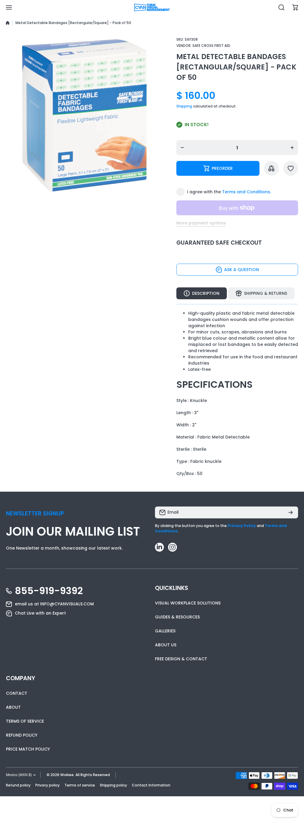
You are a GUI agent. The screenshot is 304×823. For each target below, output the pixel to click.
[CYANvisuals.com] (152, 7)
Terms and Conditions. (246, 192)
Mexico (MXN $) (19, 775)
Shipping (184, 106)
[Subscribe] (290, 512)
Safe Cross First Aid (211, 45)
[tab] (261, 293)
